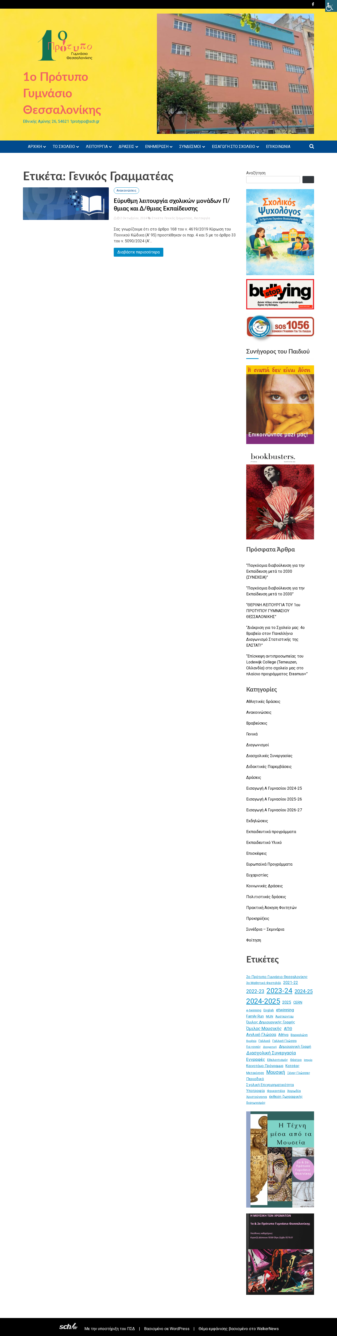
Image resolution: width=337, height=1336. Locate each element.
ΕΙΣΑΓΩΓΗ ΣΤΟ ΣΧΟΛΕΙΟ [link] (233, 146)
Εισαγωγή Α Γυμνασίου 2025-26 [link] (274, 799)
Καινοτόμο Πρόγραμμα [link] (264, 1066)
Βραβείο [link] (251, 1041)
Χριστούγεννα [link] (256, 1097)
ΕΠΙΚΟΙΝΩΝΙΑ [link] (278, 146)
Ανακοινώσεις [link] (126, 190)
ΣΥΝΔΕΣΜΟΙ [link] (190, 146)
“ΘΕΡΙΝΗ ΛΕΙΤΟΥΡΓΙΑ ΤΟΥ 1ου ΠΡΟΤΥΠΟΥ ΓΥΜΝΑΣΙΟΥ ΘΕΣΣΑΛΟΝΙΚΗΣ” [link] (273, 611)
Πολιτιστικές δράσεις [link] (266, 896)
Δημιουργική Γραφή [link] (295, 1046)
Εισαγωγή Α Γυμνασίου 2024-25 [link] (274, 788)
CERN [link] (297, 1002)
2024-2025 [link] (263, 1001)
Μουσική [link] (275, 1072)
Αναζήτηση (255, 173)
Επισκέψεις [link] (256, 853)
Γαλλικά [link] (264, 1041)
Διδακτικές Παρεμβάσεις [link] (269, 766)
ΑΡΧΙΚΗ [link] (35, 146)
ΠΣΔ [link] (131, 1328)
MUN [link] (269, 1016)
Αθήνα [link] (283, 1035)
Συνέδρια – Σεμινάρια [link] (265, 929)
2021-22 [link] (290, 982)
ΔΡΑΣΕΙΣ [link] (126, 146)
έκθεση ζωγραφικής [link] (286, 1096)
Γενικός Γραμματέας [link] (178, 218)
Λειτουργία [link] (202, 218)
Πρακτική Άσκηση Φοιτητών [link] (271, 907)
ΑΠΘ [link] (288, 1028)
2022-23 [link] (255, 991)
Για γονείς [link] (253, 1047)
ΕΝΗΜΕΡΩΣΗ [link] (156, 146)
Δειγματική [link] (270, 1047)
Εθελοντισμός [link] (277, 1060)
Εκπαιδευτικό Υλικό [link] (264, 842)
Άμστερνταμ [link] (284, 1016)
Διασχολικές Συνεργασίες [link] (269, 755)
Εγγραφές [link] (255, 1059)
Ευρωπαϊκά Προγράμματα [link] (269, 864)
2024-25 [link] (304, 991)
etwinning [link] (285, 1009)
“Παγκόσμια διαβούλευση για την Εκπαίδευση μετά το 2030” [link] (275, 591)
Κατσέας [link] (292, 1066)
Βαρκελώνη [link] (299, 1035)
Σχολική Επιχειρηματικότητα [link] (270, 1085)
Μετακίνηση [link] (255, 1073)
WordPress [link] (179, 1328)
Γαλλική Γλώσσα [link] (284, 1041)
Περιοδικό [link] (255, 1079)
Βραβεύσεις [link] (256, 723)
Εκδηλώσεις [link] (257, 821)
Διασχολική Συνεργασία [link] (271, 1053)
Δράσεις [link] (253, 777)
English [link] (268, 1010)
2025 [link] (286, 1002)
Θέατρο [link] (296, 1060)
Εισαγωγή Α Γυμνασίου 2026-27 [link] (274, 810)
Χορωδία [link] (294, 1091)
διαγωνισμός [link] (255, 1102)
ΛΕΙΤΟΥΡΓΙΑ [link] (97, 146)
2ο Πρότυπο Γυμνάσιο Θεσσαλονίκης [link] (277, 977)
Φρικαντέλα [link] (276, 1091)
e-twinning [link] (253, 1010)
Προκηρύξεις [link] (257, 918)
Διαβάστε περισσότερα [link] (138, 252)
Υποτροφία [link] (255, 1090)
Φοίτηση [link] (253, 940)
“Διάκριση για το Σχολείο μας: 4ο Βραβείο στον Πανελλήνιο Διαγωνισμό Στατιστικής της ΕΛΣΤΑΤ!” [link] (275, 636)
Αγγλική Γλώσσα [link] (261, 1034)
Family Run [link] (255, 1016)
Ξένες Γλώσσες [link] (298, 1073)
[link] (331, 6)
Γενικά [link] (252, 734)
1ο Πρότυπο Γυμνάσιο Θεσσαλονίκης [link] (62, 93)
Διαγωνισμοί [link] (257, 745)
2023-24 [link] (279, 991)
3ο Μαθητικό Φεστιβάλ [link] (263, 983)
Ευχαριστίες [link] (257, 875)
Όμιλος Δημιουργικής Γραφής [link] (270, 1022)
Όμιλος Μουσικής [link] (264, 1028)
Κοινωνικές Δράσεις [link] (264, 886)
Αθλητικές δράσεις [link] (263, 701)
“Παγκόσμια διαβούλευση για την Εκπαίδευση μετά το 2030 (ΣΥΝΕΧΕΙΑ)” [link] (275, 571)
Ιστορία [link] (308, 1060)
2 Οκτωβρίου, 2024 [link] (133, 218)
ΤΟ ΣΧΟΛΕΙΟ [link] (64, 146)
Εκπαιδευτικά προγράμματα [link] (271, 831)
